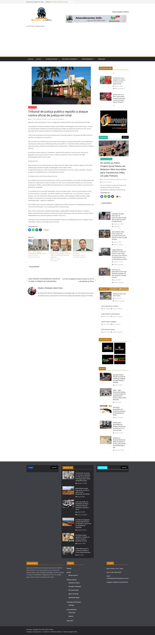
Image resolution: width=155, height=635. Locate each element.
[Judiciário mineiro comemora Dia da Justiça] (83, 245)
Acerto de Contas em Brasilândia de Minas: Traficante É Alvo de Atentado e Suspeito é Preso (82, 505)
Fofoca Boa (72, 612)
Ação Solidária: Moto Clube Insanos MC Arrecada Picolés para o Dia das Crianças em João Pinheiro (119, 235)
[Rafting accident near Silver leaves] (105, 296)
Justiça (38, 59)
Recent (114, 289)
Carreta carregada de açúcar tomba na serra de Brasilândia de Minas (78, 280)
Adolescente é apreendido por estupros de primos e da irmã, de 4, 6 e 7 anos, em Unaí (119, 426)
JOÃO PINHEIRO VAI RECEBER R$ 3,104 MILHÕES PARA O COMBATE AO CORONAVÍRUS (44, 280)
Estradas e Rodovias (75, 586)
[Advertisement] (77, 43)
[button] (42, 59)
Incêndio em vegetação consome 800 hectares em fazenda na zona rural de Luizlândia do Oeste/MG (83, 523)
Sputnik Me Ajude (74, 597)
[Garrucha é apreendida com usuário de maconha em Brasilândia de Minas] (105, 412)
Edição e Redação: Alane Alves (45, 119)
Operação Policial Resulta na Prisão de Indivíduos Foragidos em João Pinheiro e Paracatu (119, 378)
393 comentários (116, 324)
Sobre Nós (101, 59)
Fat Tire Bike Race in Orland (109, 306)
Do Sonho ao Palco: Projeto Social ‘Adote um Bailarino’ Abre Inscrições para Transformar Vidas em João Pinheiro (113, 169)
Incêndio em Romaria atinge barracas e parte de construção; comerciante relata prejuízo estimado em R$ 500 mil (119, 101)
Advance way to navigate (108, 321)
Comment (124, 289)
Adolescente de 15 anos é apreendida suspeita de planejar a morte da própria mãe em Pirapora (119, 81)
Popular (104, 289)
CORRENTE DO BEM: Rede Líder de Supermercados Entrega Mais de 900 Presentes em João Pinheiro (119, 217)
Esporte (71, 616)
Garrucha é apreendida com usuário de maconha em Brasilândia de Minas (119, 411)
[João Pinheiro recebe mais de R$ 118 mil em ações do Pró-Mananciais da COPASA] (68, 492)
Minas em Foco (32, 107)
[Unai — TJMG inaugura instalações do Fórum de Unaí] (38, 245)
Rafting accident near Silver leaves (119, 295)
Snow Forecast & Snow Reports (110, 314)
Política (30, 59)
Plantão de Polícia (74, 583)
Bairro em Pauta (73, 594)
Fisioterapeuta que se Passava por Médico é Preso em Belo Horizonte (83, 550)
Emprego (71, 605)
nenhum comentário (119, 90)
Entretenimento (87, 59)
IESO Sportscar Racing (108, 329)
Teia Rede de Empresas (69, 59)
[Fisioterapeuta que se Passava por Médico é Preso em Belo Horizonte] (68, 552)
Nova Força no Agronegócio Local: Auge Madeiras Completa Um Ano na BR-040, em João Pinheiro (119, 273)
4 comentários (116, 226)
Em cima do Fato (74, 590)
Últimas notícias (51, 59)
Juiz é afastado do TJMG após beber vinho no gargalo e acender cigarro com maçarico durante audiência (61, 254)
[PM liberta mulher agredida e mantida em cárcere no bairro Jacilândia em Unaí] (68, 539)
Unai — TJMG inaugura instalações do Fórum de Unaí (37, 252)
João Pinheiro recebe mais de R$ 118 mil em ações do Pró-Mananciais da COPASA (83, 491)
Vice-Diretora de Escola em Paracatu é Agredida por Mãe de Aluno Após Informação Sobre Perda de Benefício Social (83, 476)
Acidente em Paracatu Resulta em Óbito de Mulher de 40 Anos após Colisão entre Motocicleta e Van (119, 442)
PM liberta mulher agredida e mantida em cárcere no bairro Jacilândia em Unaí (83, 538)
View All (125, 137)
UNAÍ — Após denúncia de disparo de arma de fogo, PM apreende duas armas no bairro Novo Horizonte (119, 394)
